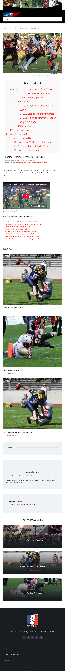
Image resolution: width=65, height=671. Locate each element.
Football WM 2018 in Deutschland (32, 142)
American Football (36, 544)
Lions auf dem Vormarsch (37, 113)
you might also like (20, 138)
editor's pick (21, 101)
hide (38, 83)
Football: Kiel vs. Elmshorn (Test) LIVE (30, 89)
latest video (22, 125)
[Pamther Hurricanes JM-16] (32, 34)
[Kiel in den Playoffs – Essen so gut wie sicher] (32, 380)
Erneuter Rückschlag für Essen (31, 146)
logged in (20, 504)
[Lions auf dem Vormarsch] (32, 317)
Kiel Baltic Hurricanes (41, 162)
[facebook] (24, 637)
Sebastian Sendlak (30, 160)
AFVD (14, 162)
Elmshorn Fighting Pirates (23, 162)
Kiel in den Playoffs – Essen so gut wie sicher (18, 432)
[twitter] (28, 637)
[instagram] (32, 637)
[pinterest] (36, 637)
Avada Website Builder (26, 667)
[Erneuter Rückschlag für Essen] (32, 255)
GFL (31, 162)
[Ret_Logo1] (11, 12)
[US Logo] (32, 615)
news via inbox (19, 129)
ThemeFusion (37, 667)
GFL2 (34, 162)
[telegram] (41, 637)
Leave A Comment (16, 133)
